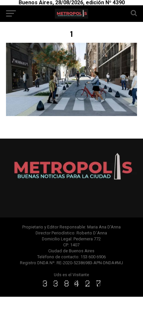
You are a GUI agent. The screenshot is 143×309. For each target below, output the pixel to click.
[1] (71, 114)
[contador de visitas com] (71, 286)
